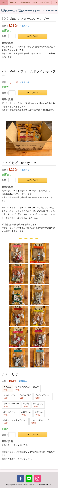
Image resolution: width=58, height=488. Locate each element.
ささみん (7, 388)
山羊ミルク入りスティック (15, 421)
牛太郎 (26, 404)
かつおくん (38, 404)
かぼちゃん (26, 413)
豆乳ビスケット (10, 413)
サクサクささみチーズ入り (27, 388)
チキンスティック (43, 396)
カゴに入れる (32, 36)
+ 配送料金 (24, 26)
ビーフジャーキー (11, 404)
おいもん (39, 413)
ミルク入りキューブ (40, 421)
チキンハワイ (25, 396)
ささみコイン (9, 396)
